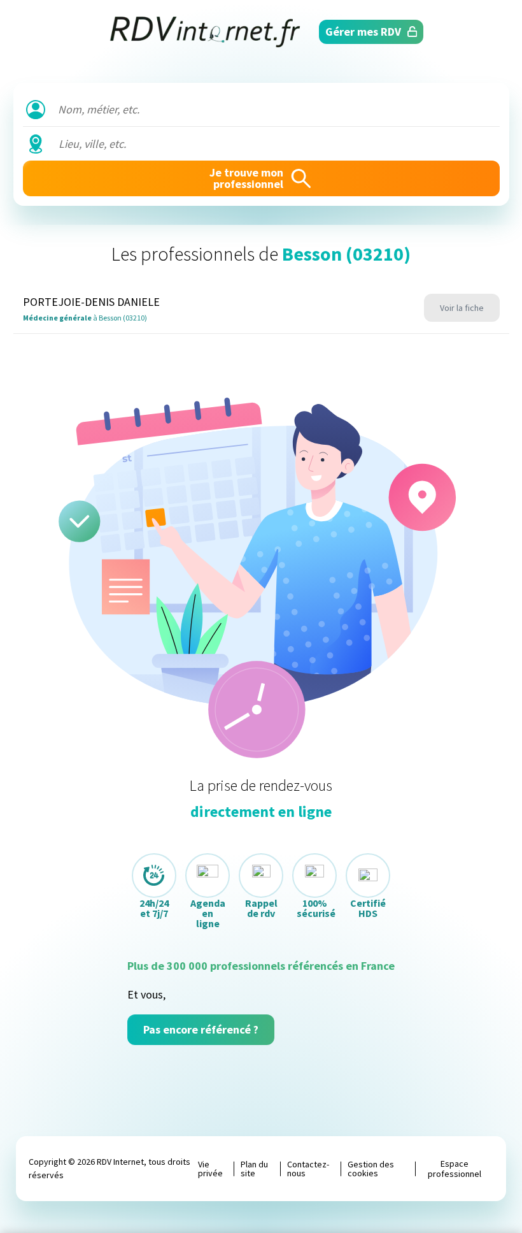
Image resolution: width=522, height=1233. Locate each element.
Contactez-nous (308, 1168)
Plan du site (254, 1168)
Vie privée (210, 1168)
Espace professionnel (454, 1168)
